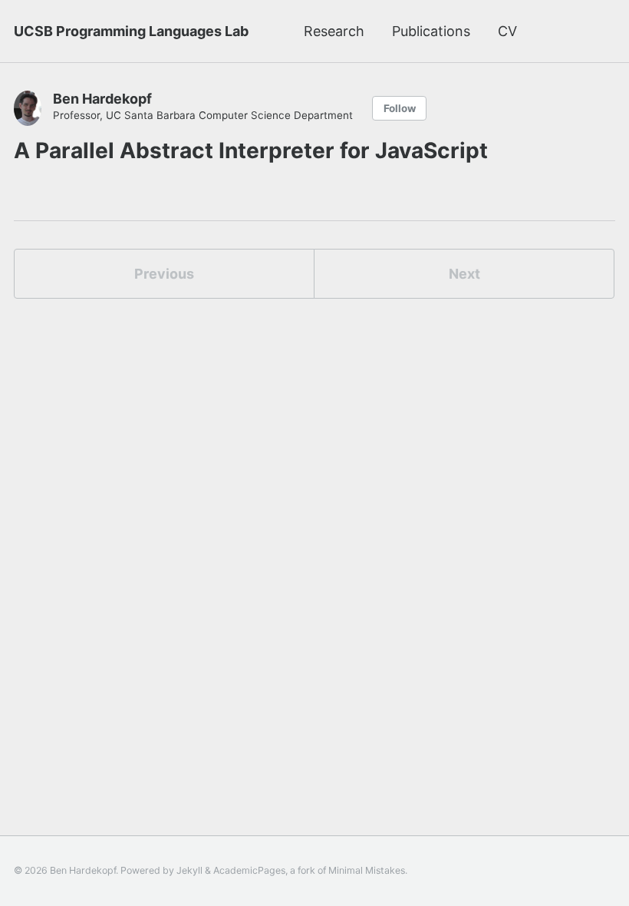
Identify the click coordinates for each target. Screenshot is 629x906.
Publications (431, 31)
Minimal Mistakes (366, 870)
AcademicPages (249, 870)
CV (507, 31)
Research (334, 31)
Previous (164, 274)
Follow (400, 108)
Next (464, 274)
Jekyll (189, 870)
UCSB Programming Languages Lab (131, 31)
